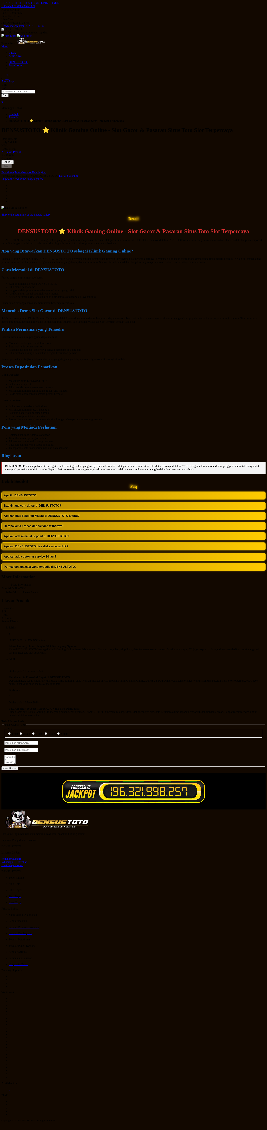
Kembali (14, 114)
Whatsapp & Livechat (14, 862)
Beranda (13, 117)
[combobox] (18, 91)
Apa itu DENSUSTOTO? (20, 495)
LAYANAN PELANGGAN (18, 6)
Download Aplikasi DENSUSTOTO (22, 25)
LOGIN (6, 166)
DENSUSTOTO (11, 3)
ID (7, 78)
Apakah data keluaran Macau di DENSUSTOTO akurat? (42, 515)
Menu (4, 46)
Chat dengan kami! (12, 865)
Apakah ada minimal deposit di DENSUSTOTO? (36, 536)
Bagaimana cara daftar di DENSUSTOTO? (32, 505)
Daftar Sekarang (68, 175)
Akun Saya (15, 55)
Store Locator (16, 65)
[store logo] (31, 43)
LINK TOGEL (50, 3)
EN (7, 74)
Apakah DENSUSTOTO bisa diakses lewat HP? (36, 546)
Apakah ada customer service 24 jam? (30, 556)
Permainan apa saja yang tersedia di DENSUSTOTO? (40, 566)
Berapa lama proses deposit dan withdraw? (33, 526)
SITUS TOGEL (31, 3)
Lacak (12, 52)
